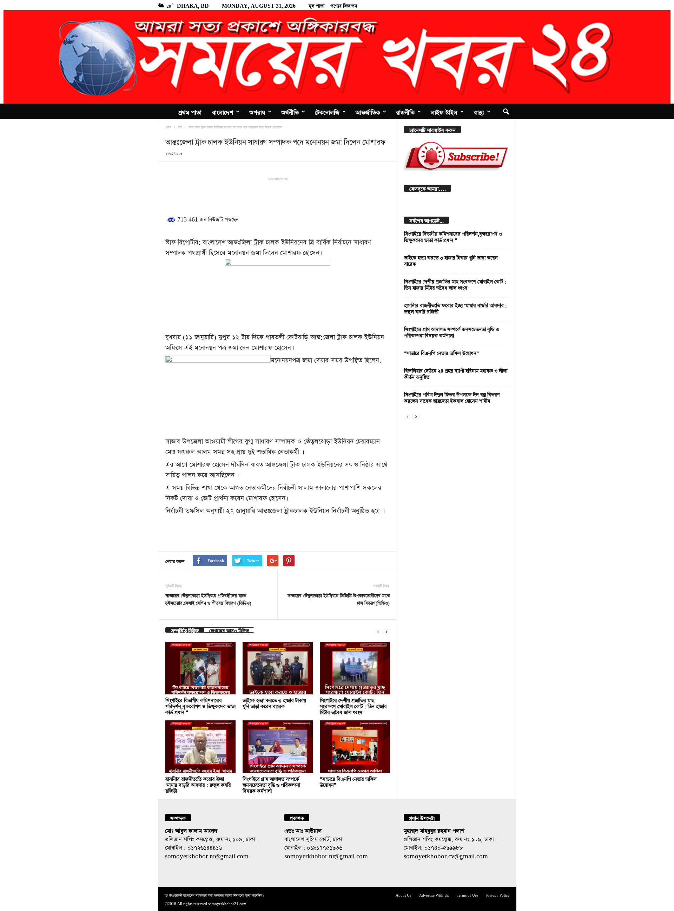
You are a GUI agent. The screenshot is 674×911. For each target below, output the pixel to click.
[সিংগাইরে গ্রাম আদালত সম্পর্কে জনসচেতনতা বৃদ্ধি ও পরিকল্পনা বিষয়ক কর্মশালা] (278, 746)
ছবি (180, 127)
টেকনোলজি (327, 111)
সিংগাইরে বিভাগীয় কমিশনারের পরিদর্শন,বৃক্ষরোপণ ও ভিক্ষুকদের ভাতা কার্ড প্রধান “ (200, 705)
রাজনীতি (405, 111)
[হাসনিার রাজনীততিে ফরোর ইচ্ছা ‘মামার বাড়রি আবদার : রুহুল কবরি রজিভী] (200, 746)
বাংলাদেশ (222, 111)
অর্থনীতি (290, 111)
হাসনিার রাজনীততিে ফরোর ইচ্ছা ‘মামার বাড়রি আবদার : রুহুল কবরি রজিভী (198, 784)
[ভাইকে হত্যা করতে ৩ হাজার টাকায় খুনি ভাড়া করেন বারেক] (278, 668)
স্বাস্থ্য (479, 111)
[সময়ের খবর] (337, 57)
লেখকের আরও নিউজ (229, 630)
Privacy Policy (498, 894)
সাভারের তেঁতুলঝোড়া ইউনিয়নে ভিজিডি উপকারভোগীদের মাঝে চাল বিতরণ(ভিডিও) (339, 598)
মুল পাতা (316, 5)
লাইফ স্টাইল (444, 111)
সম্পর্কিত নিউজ (185, 630)
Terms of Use (467, 894)
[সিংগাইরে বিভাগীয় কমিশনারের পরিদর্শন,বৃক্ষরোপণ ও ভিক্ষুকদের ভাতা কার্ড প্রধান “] (200, 668)
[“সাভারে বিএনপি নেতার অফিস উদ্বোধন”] (355, 746)
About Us (403, 894)
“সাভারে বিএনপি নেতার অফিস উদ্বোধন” (441, 352)
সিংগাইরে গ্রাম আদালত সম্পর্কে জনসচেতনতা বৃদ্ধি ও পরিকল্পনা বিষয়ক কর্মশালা (271, 784)
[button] (506, 111)
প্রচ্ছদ (168, 127)
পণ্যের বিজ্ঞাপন (343, 5)
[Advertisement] (278, 194)
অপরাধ (257, 111)
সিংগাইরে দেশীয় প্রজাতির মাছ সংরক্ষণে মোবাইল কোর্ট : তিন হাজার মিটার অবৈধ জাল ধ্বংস (353, 705)
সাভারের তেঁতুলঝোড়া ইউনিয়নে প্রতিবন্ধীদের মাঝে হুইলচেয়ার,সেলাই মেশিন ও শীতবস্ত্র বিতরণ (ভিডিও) (208, 598)
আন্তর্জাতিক (368, 111)
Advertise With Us (434, 894)
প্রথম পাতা (189, 111)
